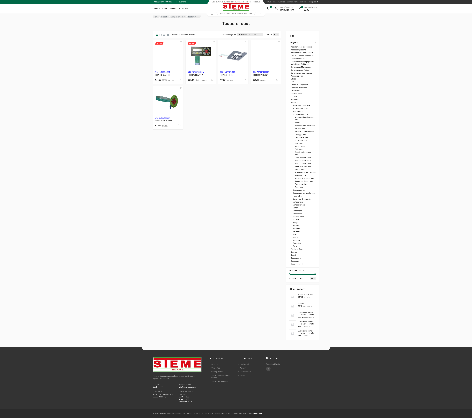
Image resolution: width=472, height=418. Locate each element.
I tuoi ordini (271, 2)
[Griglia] (157, 34)
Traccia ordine (180, 2)
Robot (295, 237)
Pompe (295, 222)
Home (157, 9)
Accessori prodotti (298, 50)
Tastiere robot (301, 184)
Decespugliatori (297, 76)
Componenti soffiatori (300, 70)
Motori (295, 208)
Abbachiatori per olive (301, 105)
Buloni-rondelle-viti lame (304, 131)
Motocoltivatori (299, 205)
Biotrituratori (298, 111)
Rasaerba (296, 231)
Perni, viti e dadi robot (303, 166)
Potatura (294, 99)
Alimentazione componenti (302, 53)
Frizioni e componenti (299, 85)
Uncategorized (296, 264)
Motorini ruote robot (303, 160)
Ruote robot (300, 169)
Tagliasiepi (297, 243)
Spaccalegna (296, 258)
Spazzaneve (296, 261)
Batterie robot (300, 128)
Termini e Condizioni (219, 381)
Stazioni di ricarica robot (305, 178)
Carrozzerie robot (302, 137)
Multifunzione (296, 94)
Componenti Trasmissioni (301, 73)
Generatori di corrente (302, 199)
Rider (295, 234)
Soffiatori (296, 240)
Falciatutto (297, 196)
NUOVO (294, 96)
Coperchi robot (301, 140)
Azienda (173, 9)
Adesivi (297, 123)
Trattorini (296, 246)
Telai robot (299, 187)
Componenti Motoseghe (301, 67)
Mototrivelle (295, 91)
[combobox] (236, 14)
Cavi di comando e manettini (302, 56)
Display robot (300, 146)
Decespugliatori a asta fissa (304, 193)
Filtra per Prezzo (296, 270)
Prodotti (164, 17)
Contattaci (184, 9)
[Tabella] (168, 34)
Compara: (313, 2)
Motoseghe (297, 211)
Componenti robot (178, 17)
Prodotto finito (297, 249)
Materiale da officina (299, 88)
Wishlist (281, 2)
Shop (164, 9)
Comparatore (292, 2)
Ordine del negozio (228, 34)
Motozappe (297, 214)
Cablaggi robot (301, 134)
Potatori (296, 225)
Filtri (292, 82)
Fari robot (299, 149)
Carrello (303, 2)
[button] (179, 80)
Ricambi (294, 252)
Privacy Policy (216, 372)
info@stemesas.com (187, 387)
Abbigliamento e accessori (301, 47)
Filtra (313, 278)
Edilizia (293, 79)
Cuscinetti (299, 143)
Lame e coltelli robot (303, 158)
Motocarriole (298, 202)
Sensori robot (300, 175)
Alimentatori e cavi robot (305, 126)
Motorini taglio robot (303, 163)
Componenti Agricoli (299, 59)
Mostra (269, 34)
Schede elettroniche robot (305, 172)
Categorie (293, 42)
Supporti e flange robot (304, 181)
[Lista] (164, 34)
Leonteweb (257, 414)
